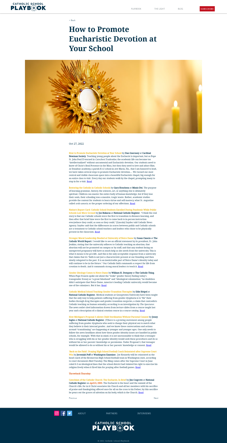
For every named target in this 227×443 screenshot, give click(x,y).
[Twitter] (69, 413)
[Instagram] (56, 413)
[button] (207, 8)
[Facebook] (63, 413)
